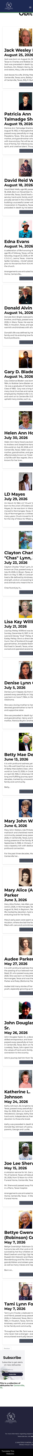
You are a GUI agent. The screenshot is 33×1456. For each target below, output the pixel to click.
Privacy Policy (24, 1445)
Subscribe (12, 1374)
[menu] (30, 7)
